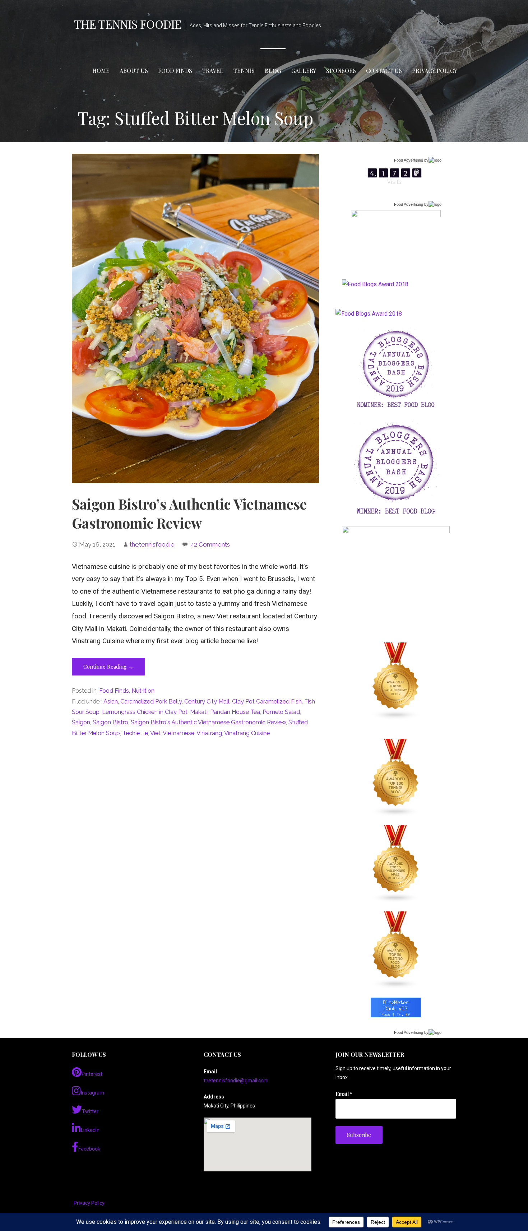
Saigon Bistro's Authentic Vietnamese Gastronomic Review (208, 722)
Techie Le (135, 733)
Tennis (244, 70)
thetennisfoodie (152, 544)
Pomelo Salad (281, 712)
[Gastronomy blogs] (395, 681)
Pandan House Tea (235, 712)
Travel (212, 70)
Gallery (303, 70)
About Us (134, 70)
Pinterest (92, 1074)
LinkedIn (90, 1130)
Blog (273, 70)
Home (101, 70)
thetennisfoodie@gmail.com (236, 1080)
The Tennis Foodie (127, 24)
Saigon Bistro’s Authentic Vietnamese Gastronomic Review (189, 513)
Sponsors (341, 70)
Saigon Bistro (110, 722)
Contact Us (384, 70)
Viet (155, 733)
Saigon (81, 722)
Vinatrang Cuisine (247, 733)
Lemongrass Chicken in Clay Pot (144, 712)
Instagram (92, 1093)
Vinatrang (209, 733)
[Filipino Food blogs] (395, 950)
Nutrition (142, 690)
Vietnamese (178, 733)
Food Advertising (408, 160)
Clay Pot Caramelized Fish (267, 701)
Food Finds (175, 70)
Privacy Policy (434, 70)
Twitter (90, 1111)
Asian (110, 701)
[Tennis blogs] (395, 778)
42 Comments (210, 544)
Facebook (89, 1149)
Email (343, 1094)
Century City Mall (207, 701)
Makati (199, 712)
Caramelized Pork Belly (151, 701)
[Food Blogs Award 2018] (368, 313)
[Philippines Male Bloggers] (395, 864)
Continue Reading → (108, 666)
